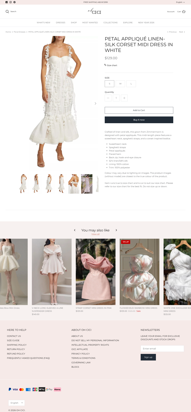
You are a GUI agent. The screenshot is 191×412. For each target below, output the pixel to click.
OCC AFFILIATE (79, 349)
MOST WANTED (90, 22)
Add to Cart (139, 110)
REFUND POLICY (16, 353)
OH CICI (20, 410)
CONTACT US (14, 336)
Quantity (109, 92)
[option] (58, 103)
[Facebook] (7, 2)
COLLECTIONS (110, 22)
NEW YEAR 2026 (146, 22)
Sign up (148, 357)
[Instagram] (11, 2)
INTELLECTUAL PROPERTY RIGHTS (90, 345)
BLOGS (75, 367)
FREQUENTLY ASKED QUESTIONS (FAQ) (28, 358)
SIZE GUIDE (13, 340)
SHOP (74, 22)
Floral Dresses (19, 32)
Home (8, 32)
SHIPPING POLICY (17, 345)
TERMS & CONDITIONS (83, 358)
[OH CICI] (95, 11)
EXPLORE (128, 22)
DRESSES (60, 22)
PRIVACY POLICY (80, 353)
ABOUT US (77, 336)
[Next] (95, 103)
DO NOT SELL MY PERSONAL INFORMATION (95, 340)
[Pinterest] (14, 2)
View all (95, 234)
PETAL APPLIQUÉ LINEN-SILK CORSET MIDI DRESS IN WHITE (54, 32)
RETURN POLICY (16, 349)
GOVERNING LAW (81, 362)
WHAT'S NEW (43, 22)
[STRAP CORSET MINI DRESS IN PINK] (95, 272)
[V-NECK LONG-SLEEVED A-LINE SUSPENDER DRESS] (52, 272)
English (179, 2)
